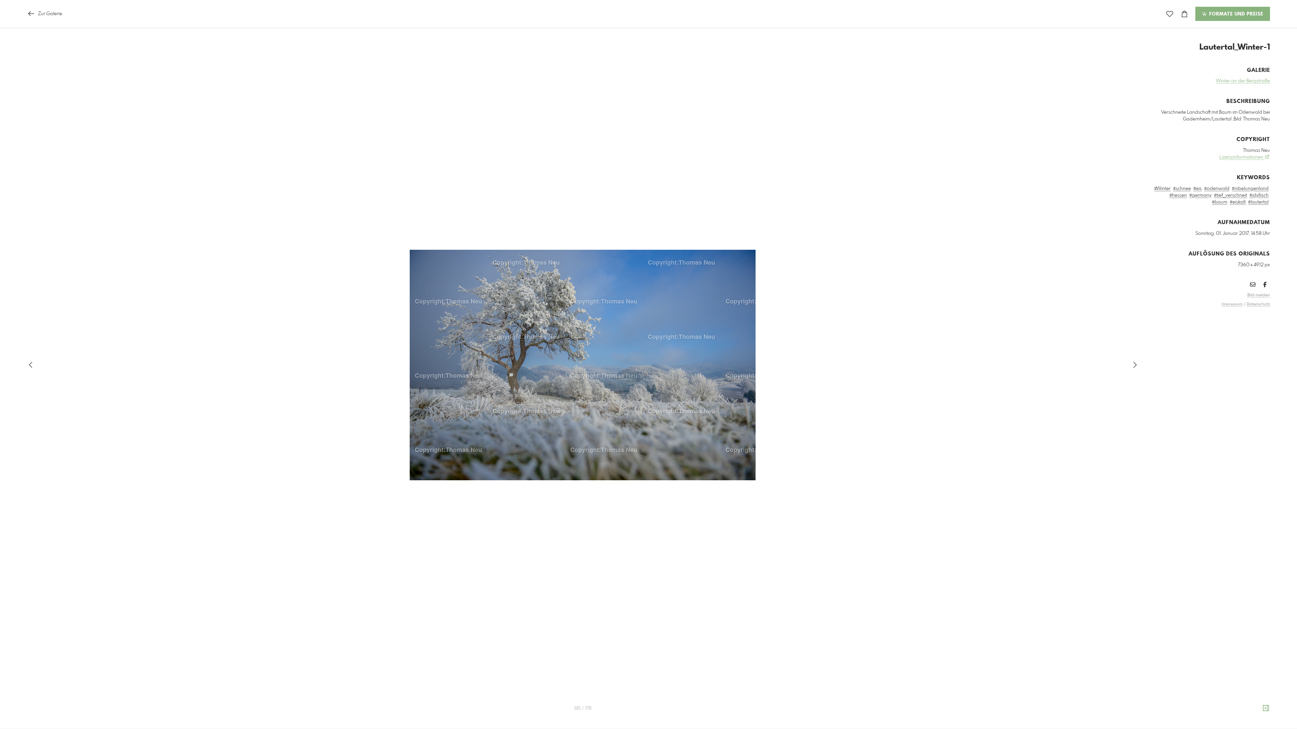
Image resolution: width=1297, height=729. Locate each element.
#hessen (1178, 195)
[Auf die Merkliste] (1170, 14)
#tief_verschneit (1230, 195)
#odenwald (1216, 188)
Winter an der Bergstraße (1243, 81)
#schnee (1182, 188)
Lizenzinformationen (1241, 157)
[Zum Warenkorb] (1184, 14)
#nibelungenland (1250, 188)
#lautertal (1258, 202)
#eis (1197, 188)
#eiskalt (1238, 202)
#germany (1200, 195)
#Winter (1162, 188)
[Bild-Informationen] (1266, 708)
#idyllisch (1259, 195)
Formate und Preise (1235, 14)
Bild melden (1258, 295)
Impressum (1232, 304)
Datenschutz (1258, 304)
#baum (1219, 202)
